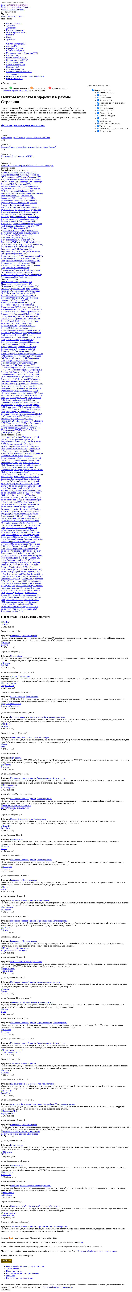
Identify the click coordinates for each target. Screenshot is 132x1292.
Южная (24, 430)
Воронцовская (9, 221)
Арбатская (12, 182)
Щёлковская (14, 425)
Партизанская (9, 326)
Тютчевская (30, 393)
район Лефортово (30, 516)
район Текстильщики (13, 574)
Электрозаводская (11, 428)
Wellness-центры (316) (16, 44)
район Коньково (10, 504)
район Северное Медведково (18, 561)
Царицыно (8, 414)
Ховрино (12, 411)
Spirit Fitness (6, 1195)
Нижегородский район (24, 467)
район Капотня (30, 502)
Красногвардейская (16, 254)
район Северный (23, 565)
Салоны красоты (107, 110)
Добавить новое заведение (12, 9)
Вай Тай (4, 665)
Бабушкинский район (13, 442)
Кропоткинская (15, 261)
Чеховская (8, 418)
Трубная (21, 388)
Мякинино (12, 293)
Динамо (7, 228)
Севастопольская (11, 363)
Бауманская (8, 189)
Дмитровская (21, 228)
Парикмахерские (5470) (16, 58)
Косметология (106, 100)
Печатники (34, 330)
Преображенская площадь (15, 342)
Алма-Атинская (31, 177)
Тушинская (25, 391)
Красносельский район (13, 458)
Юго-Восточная (31, 428)
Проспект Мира (27, 346)
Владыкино (31, 212)
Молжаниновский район (18, 465)
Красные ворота (10, 258)
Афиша (4, 16)
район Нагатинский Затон (19, 531)
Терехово (23, 384)
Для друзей (11, 28)
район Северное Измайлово (15, 560)
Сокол (6, 370)
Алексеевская (13, 177)
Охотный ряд (9, 321)
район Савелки (29, 555)
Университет (30, 402)
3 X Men (4, 930)
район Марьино (15, 523)
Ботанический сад (11, 200)
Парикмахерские (107, 108)
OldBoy (4, 624)
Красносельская (33, 256)
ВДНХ (36, 210)
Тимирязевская (10, 386)
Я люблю (5, 1032)
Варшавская (22, 210)
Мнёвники (21, 291)
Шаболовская (24, 421)
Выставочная (27, 221)
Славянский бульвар (12, 367)
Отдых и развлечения (15, 32)
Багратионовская (11, 186)
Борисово (27, 196)
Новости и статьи (14, 1271)
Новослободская (32, 309)
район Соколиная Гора (17, 568)
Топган (4, 991)
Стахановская (21, 374)
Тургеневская (9, 391)
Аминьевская (24, 179)
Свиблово (26, 360)
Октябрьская (8, 316)
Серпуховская (26, 365)
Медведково (24, 284)
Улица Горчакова (11, 398)
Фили (6, 409)
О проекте (10, 1276)
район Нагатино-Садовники (16, 530)
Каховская (28, 240)
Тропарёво (8, 388)
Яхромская (13, 432)
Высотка (5, 767)
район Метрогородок (16, 525)
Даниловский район (23, 451)
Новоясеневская (10, 312)
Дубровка (23, 233)
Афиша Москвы (13, 1269)
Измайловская (9, 237)
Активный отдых (14, 23)
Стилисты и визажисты (110, 123)
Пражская (27, 340)
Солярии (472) (12, 67)
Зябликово (25, 235)
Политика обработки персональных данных (96, 1251)
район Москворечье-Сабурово (21, 528)
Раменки (7, 353)
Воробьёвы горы (29, 219)
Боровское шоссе (25, 198)
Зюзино (12, 235)
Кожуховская (35, 244)
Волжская (34, 216)
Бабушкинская (22, 184)
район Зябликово (11, 500)
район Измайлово (11, 502)
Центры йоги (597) (14, 79)
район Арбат (9, 474)
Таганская (25, 379)
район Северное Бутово (28, 558)
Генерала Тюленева (23, 223)
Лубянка (35, 275)
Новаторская (27, 302)
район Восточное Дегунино (26, 486)
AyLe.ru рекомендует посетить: (23, 125)
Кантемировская (10, 240)
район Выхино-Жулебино (28, 490)
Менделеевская (30, 286)
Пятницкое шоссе (25, 351)
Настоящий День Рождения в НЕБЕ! (17, 156)
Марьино (25, 281)
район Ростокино (10, 555)
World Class (6, 1174)
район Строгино (30, 572)
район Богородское (24, 481)
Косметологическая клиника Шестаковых (19, 1134)
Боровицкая (8, 198)
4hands (4, 848)
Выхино (6, 223)
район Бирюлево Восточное (20, 477)
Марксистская (9, 279)
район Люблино (30, 518)
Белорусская (14, 191)
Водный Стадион (11, 214)
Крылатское (32, 261)
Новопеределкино (11, 309)
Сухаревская (31, 377)
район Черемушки (26, 586)
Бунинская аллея (29, 207)
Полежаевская (24, 337)
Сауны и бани (106, 113)
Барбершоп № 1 (8, 1113)
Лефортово (12, 272)
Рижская (12, 356)
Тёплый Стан (9, 384)
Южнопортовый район (24, 609)
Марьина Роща (10, 281)
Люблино (25, 277)
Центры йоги (105, 131)
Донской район (33, 453)
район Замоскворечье (18, 495)
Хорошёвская (27, 411)
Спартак (6, 372)
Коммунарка (26, 247)
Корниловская (9, 251)
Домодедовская (29, 230)
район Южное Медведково (27, 595)
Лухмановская (9, 277)
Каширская (8, 242)
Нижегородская (10, 302)
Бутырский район (11, 446)
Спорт (9, 37)
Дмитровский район (12, 453)
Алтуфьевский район (23, 439)
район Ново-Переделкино (20, 534)
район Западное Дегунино (18, 496)
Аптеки (103, 95)
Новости (11, 16)
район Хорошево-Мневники (21, 583)
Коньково (26, 249)
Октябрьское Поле (27, 316)
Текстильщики (31, 381)
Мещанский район (11, 463)
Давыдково (13, 226)
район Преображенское (13, 551)
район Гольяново (11, 493)
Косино (24, 251)
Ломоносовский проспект (15, 275)
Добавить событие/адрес (17, 5)
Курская (23, 265)
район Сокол (19, 567)
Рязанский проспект (16, 358)
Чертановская (31, 416)
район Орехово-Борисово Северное (19, 539)
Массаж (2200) (12, 55)
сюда (81, 1242)
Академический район (13, 437)
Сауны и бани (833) (14, 62)
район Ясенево (15, 599)
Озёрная (7, 314)
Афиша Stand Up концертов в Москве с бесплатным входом (27, 165)
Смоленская (32, 367)
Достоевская (8, 233)
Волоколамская (10, 219)
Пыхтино (7, 351)
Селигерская (29, 363)
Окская (33, 314)
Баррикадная (29, 186)
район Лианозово (10, 518)
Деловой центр (30, 226)
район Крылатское (24, 509)
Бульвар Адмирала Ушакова (15, 203)
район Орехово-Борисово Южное (22, 540)
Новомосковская (29, 307)
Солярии (103, 118)
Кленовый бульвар (16, 244)
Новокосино (26, 305)
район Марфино (10, 521)
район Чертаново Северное (22, 587)
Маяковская (8, 284)
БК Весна (5, 726)
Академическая (10, 175)
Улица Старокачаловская (18, 401)
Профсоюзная (9, 349)
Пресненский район (17, 472)
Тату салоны (105, 126)
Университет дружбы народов (16, 405)
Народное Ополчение (13, 298)
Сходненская (9, 379)
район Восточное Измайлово (15, 488)
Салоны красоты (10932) (17, 60)
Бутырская (7, 210)
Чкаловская (8, 421)
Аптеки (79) (11, 46)
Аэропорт (26, 182)
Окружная (21, 314)
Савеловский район (17, 602)
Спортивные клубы (18, 1206)
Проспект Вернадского (16, 345)
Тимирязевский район (13, 606)
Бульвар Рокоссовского (15, 206)
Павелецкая (25, 321)
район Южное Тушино (13, 597)
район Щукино (15, 593)
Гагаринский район (17, 449)
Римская (25, 356)
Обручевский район (12, 469)
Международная (10, 286)
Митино (19, 288)
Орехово (21, 319)
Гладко (4, 889)
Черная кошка (7, 971)
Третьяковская (28, 386)
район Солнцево (10, 572)
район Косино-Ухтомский (15, 507)
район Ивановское (31, 500)
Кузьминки (28, 263)
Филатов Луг (13, 407)
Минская (7, 288)
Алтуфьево (8, 179)
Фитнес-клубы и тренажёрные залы (115, 129)
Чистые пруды (24, 418)
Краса (3, 1011)
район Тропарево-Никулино (21, 576)
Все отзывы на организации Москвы (22, 1273)
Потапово (12, 340)
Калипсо (5, 1073)
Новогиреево (9, 305)
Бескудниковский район (20, 444)
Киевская (21, 242)
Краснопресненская (12, 256)
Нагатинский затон (11, 295)
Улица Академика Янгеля (28, 395)
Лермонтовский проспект (14, 270)
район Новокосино (29, 537)
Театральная (14, 381)
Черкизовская (14, 416)
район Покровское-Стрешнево (22, 548)
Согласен (5, 1290)
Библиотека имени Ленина (29, 193)
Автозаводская (28, 172)
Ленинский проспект (18, 268)
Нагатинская (28, 293)
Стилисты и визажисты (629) (19, 72)
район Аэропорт (27, 474)
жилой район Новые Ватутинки (17, 456)
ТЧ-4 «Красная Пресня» (19, 392)
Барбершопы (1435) (14, 48)
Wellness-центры (107, 92)
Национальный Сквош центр (14, 950)
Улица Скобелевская (17, 400)
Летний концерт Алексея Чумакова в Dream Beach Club (25, 138)
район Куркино (23, 514)
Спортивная (20, 372)
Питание (10, 35)
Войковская (29, 214)
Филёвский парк (31, 407)
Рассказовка (22, 353)
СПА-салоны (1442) (15, 69)
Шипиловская (14, 423)
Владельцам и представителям (19, 1278)
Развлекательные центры (21, 717)
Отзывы (19, 16)
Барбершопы (105, 98)
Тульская (34, 388)
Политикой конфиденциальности (57, 1287)
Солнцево (35, 370)
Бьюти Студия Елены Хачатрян (15, 808)
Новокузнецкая (10, 307)
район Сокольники (31, 569)
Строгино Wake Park (10, 706)
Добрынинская (10, 230)
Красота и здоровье (14, 30)
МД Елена (5, 1154)
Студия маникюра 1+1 (11, 1052)
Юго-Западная (10, 430)
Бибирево (7, 193)
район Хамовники (16, 581)
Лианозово (26, 272)
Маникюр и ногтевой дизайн (112, 103)
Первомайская (27, 326)
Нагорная (29, 295)
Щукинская (29, 425)
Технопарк (36, 384)
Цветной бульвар (26, 414)
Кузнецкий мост (10, 263)
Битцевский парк (10, 196)
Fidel (3, 747)
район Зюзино (32, 497)
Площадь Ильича (16, 335)
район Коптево (30, 504)
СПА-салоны (105, 121)
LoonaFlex (5, 1093)
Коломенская (9, 247)
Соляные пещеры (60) (15, 65)
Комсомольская (10, 249)
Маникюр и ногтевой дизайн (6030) (22, 53)
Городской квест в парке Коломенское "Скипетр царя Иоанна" (28, 147)
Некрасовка (21, 300)
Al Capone (5, 869)
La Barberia (6, 910)
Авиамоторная (10, 172)
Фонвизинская (20, 409)
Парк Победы (23, 323)
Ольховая (7, 319)
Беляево (28, 191)
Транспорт (10, 39)
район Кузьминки (22, 511)
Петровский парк (23, 328)
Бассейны (14, 1186)
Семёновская (9, 365)
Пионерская (23, 333)
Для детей (10, 25)
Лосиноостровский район (25, 460)
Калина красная (8, 787)
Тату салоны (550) (14, 74)
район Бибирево (23, 476)
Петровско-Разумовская (14, 330)
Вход (3, 5)
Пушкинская (27, 349)
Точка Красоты (7, 1215)
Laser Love (5, 828)
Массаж (103, 105)
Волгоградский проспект (14, 216)
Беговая (22, 189)
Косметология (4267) (15, 51)
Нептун (4, 645)
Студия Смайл (7, 685)
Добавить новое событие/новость (15, 7)
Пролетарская (14, 344)
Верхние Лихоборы (12, 212)
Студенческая (14, 377)
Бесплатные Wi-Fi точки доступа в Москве (25, 1266)
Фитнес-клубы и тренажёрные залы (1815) (25, 76)
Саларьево (12, 360)
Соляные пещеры (107, 116)
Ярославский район (12, 611)
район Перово (14, 546)
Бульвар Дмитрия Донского (19, 204)
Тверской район (23, 604)
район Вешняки (23, 483)
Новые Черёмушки (30, 312)
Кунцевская (8, 265)
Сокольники (19, 370)
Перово (7, 328)
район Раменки (27, 553)
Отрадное (34, 319)
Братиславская (31, 200)
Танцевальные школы (65, 1104)
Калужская (26, 237)
